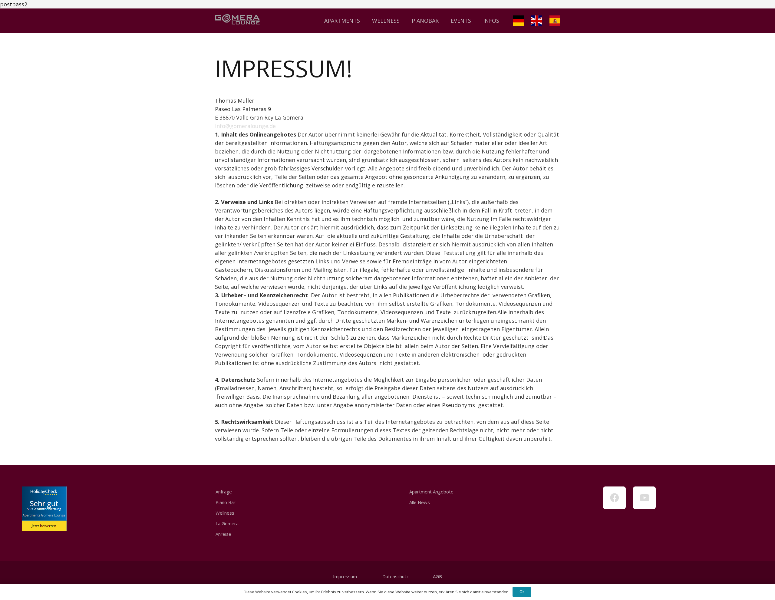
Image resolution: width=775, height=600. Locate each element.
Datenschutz (395, 576)
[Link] (237, 20)
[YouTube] (644, 497)
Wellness (225, 513)
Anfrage (224, 492)
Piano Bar (226, 502)
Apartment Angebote (431, 492)
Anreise (223, 534)
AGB (437, 576)
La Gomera (227, 523)
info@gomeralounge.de (245, 126)
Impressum (345, 576)
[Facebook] (614, 497)
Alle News (419, 502)
